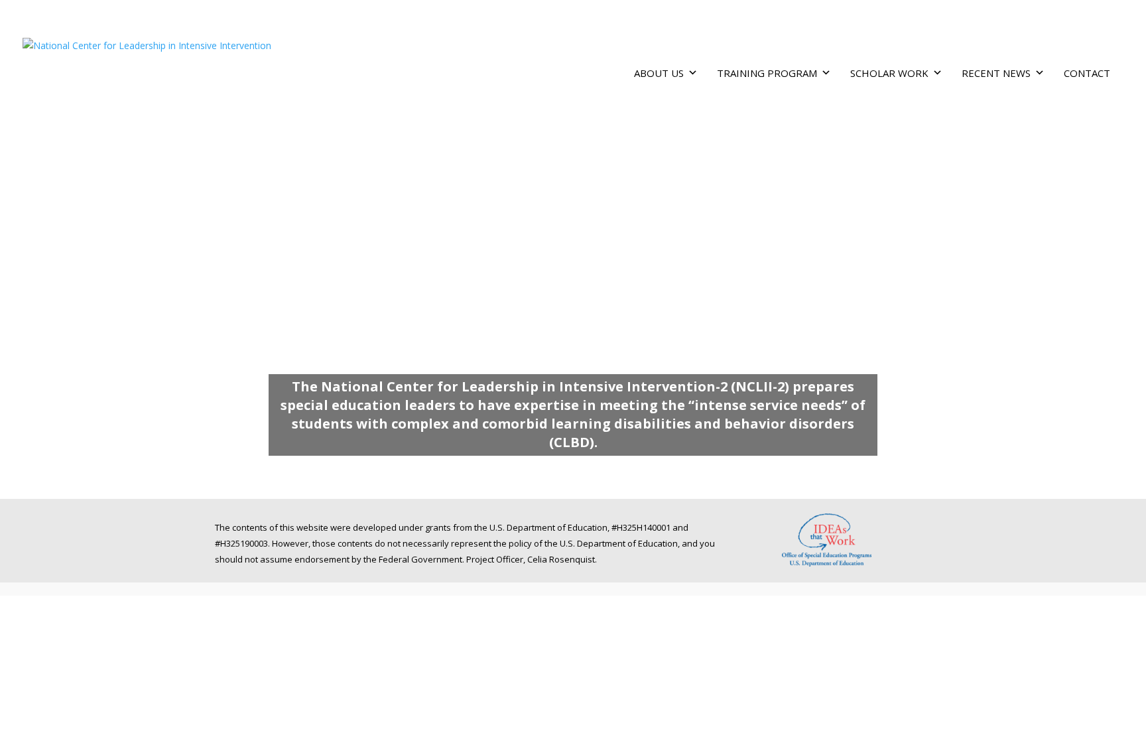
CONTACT (1087, 73)
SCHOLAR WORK (889, 73)
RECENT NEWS (996, 73)
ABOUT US (659, 73)
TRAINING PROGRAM (767, 73)
